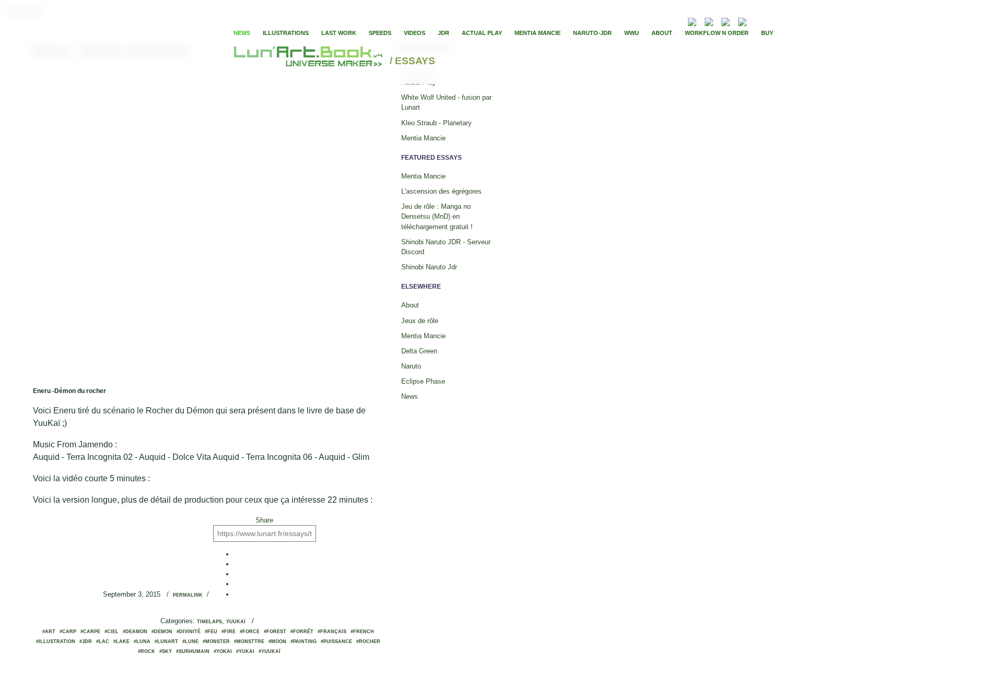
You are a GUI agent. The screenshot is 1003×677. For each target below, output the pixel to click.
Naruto (411, 366)
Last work (338, 33)
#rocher (368, 641)
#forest (275, 631)
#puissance (336, 641)
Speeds (380, 33)
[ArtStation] (725, 20)
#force (250, 631)
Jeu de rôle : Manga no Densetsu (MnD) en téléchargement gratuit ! (437, 216)
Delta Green (419, 351)
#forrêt (301, 631)
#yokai (223, 651)
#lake (121, 641)
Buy (767, 33)
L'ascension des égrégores (441, 191)
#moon (277, 641)
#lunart (166, 641)
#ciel (111, 631)
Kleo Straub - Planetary (436, 123)
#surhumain (192, 651)
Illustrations (286, 33)
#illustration (55, 641)
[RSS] (677, 20)
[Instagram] (742, 20)
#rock (146, 651)
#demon (161, 631)
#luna (142, 641)
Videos (414, 33)
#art (48, 631)
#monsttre (249, 641)
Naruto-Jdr (592, 33)
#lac (102, 641)
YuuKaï (236, 621)
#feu (211, 631)
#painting (303, 641)
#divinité (189, 631)
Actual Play (482, 33)
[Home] (310, 61)
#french (362, 631)
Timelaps (209, 621)
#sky (165, 651)
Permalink (188, 595)
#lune (190, 641)
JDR (443, 33)
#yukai (245, 651)
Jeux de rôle (419, 321)
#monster (216, 641)
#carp (68, 631)
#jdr (85, 641)
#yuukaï (270, 651)
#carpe (90, 631)
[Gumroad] (692, 20)
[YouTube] (758, 20)
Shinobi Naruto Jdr (429, 267)
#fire (228, 631)
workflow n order (717, 33)
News (242, 33)
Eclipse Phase (423, 381)
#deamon (135, 631)
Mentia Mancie (538, 33)
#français (332, 631)
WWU (631, 33)
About (661, 33)
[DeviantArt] (709, 20)
